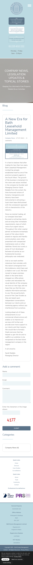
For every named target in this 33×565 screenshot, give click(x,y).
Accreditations (16, 470)
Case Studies (16, 468)
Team (16, 480)
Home (16, 463)
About (16, 477)
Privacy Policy (25, 550)
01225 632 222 (16, 46)
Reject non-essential (17, 559)
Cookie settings (7, 562)
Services (16, 465)
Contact (16, 485)
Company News (10, 138)
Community (16, 482)
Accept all (5, 559)
